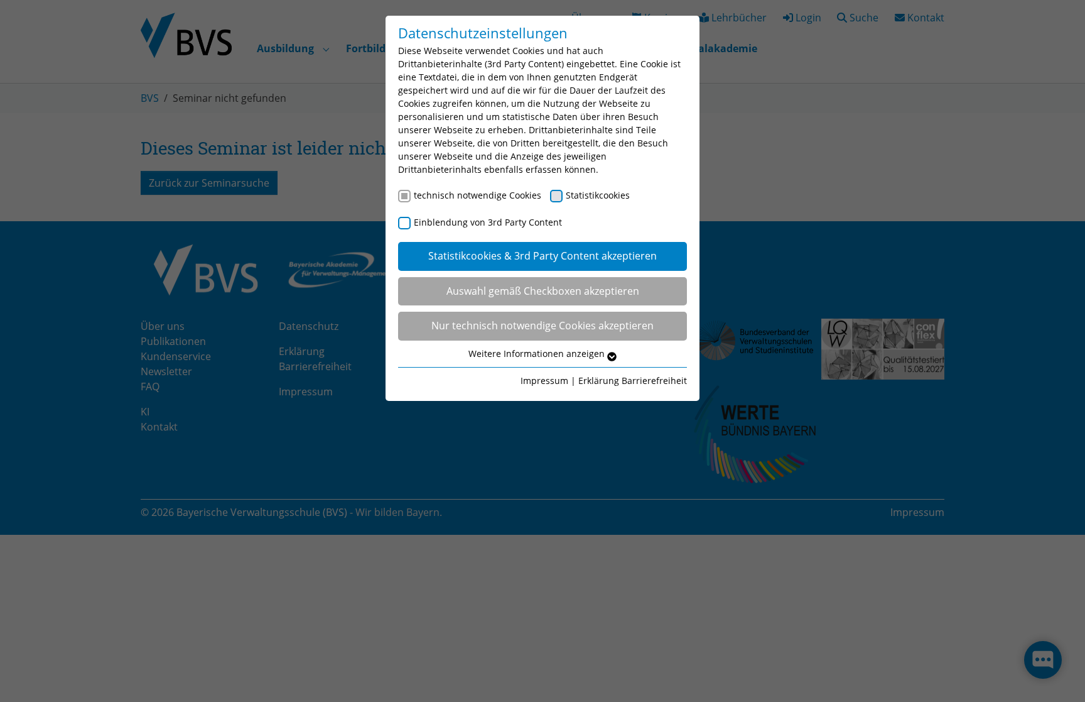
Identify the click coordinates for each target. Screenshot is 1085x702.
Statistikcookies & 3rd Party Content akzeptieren (542, 256)
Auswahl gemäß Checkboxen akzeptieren (542, 291)
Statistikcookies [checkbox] (598, 195)
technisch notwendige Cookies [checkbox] (477, 195)
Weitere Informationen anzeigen (537, 353)
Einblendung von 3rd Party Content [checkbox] (488, 222)
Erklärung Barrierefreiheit (632, 381)
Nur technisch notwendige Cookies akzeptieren (542, 325)
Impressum (544, 381)
